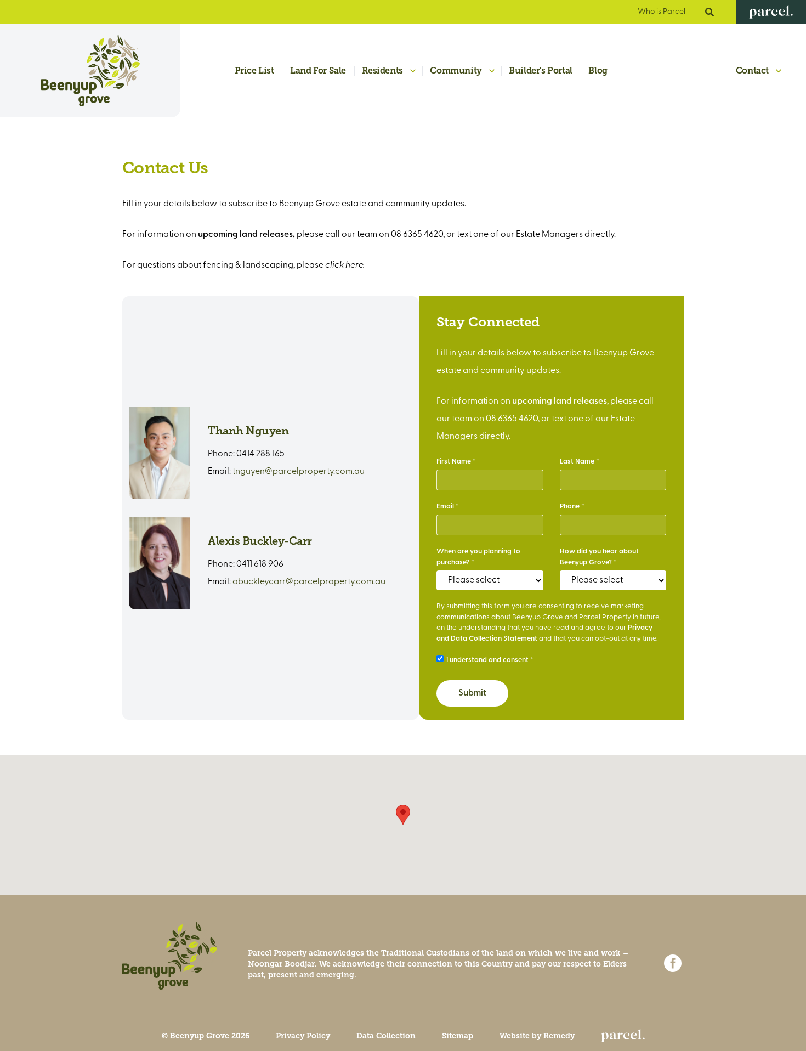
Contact (752, 70)
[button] (403, 815)
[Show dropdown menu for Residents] (412, 71)
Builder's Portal (540, 70)
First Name (453, 461)
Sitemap (457, 1035)
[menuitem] (248, 71)
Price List (254, 70)
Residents (382, 70)
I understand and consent (487, 660)
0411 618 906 (259, 564)
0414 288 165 (260, 454)
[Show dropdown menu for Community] (491, 71)
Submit (472, 693)
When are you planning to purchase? (478, 557)
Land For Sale (318, 70)
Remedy (559, 1035)
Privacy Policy (303, 1035)
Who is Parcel (661, 12)
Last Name (577, 461)
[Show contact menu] (778, 71)
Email (445, 506)
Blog (597, 70)
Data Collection (386, 1035)
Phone (570, 506)
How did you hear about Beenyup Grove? (599, 557)
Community (455, 70)
